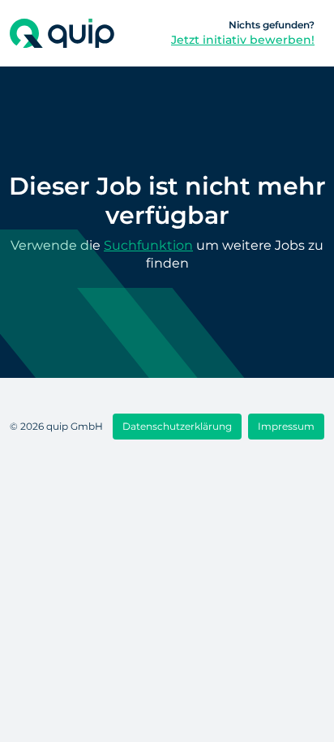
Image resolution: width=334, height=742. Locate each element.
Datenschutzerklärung (177, 426)
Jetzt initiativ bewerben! (243, 39)
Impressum (286, 426)
